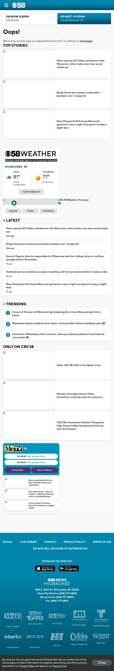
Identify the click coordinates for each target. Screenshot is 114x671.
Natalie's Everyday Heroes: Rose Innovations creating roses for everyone (79, 395)
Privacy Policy (74, 542)
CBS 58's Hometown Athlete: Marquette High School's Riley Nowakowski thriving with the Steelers (80, 426)
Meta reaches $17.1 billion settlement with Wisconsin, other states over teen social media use (81, 64)
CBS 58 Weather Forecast (73, 200)
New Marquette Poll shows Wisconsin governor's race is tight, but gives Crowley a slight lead (82, 124)
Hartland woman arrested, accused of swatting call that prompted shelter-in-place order (56, 272)
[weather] (9, 178)
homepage (86, 41)
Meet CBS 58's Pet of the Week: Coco (79, 365)
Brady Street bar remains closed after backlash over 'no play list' (78, 94)
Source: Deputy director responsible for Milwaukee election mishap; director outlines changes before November (55, 258)
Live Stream (28, 542)
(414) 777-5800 (65, 597)
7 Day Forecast (31, 192)
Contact (50, 542)
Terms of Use (102, 542)
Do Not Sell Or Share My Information (60, 548)
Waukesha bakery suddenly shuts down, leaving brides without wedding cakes (57, 323)
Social (7, 542)
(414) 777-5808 (68, 593)
